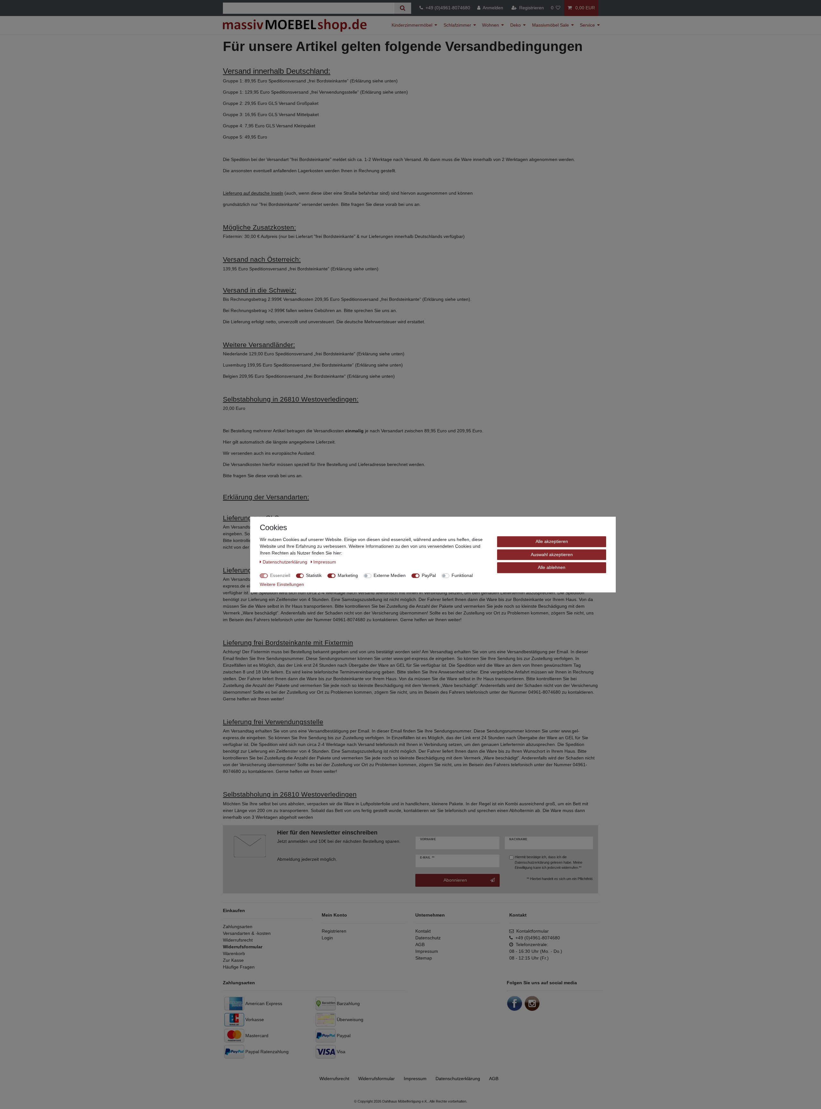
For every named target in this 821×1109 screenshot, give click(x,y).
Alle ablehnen (551, 567)
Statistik (314, 575)
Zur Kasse (233, 960)
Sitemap (423, 958)
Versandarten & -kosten (247, 933)
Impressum (426, 951)
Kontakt (423, 931)
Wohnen (490, 25)
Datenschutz (428, 937)
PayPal (429, 575)
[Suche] (402, 8)
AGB (420, 944)
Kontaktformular (531, 931)
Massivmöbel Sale (550, 25)
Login (327, 937)
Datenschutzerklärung (532, 862)
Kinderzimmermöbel (412, 25)
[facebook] (515, 1002)
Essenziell (280, 575)
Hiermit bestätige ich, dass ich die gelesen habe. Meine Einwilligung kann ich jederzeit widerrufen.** (548, 862)
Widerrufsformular (242, 946)
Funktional (462, 575)
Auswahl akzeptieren (552, 554)
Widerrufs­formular (376, 1078)
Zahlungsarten (237, 926)
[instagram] (532, 1002)
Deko (515, 25)
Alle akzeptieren (552, 541)
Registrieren (334, 931)
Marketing (348, 575)
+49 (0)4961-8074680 (446, 7)
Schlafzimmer (457, 25)
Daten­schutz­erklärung (458, 1078)
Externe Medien (390, 575)
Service (587, 25)
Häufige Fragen (239, 966)
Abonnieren (455, 880)
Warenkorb (234, 953)
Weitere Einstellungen (282, 584)
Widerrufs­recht (334, 1078)
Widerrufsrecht (238, 940)
